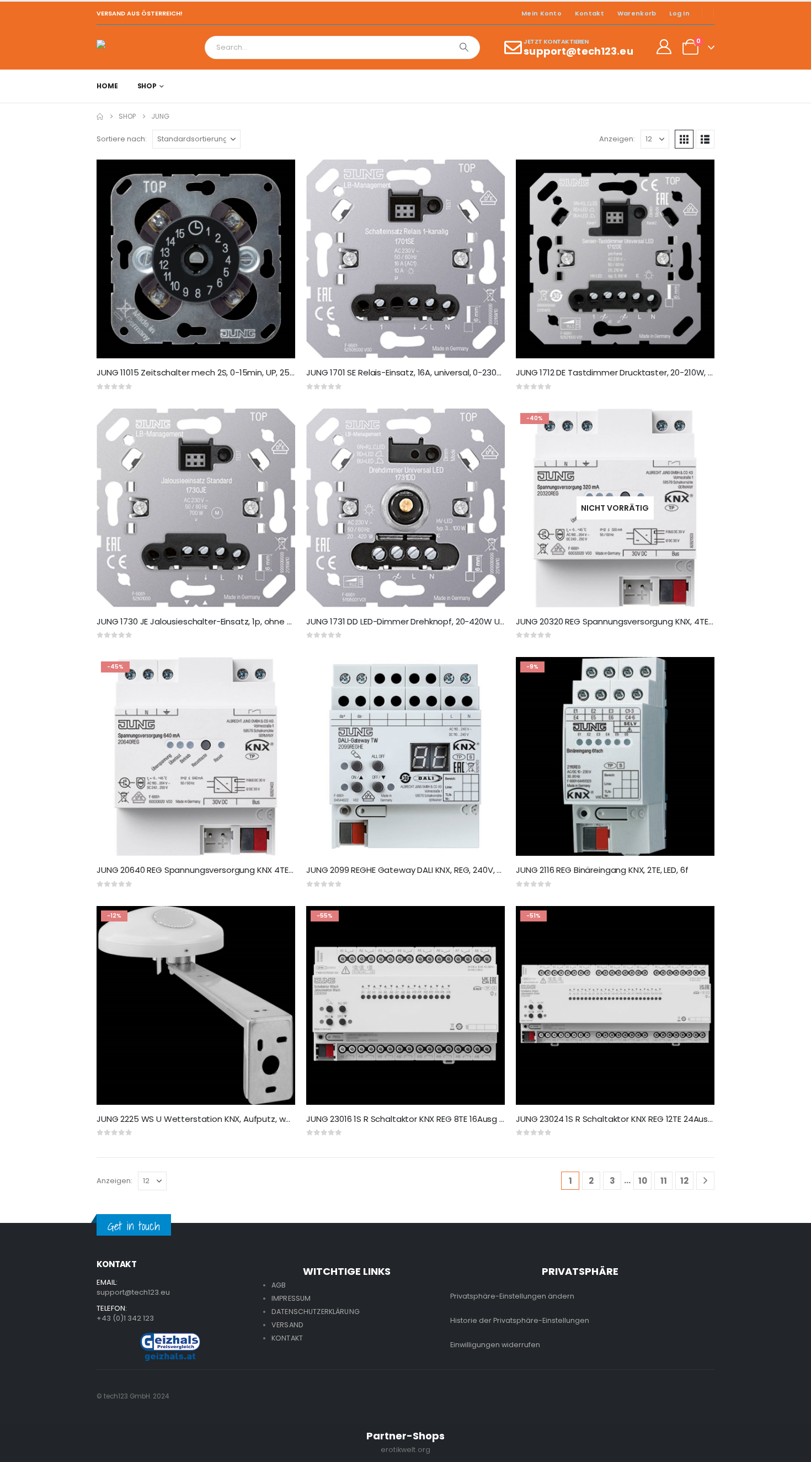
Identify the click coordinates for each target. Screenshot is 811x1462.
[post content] (196, 259)
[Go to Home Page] (100, 116)
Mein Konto (541, 13)
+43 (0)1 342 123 (125, 1318)
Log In (679, 13)
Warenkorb (636, 13)
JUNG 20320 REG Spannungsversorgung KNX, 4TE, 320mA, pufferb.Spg (653, 621)
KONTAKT (287, 1338)
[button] (684, 139)
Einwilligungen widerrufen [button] (495, 1344)
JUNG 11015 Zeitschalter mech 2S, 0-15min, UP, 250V (198, 372)
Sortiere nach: (122, 139)
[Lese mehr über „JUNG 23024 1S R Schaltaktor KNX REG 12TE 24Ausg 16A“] (696, 924)
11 (663, 1180)
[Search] (464, 47)
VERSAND (287, 1324)
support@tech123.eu (133, 1292)
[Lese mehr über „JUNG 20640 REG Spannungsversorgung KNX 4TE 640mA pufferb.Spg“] (277, 675)
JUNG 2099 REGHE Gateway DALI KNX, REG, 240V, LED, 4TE (416, 870)
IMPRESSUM (291, 1298)
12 (684, 1180)
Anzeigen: (617, 139)
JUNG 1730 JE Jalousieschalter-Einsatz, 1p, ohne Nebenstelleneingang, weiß (246, 621)
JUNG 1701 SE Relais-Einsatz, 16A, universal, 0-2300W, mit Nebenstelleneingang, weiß (472, 372)
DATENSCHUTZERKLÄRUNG (315, 1311)
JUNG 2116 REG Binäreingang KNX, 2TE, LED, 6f (602, 870)
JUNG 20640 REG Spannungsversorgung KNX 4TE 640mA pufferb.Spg (233, 870)
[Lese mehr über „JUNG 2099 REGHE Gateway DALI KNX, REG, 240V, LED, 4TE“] (487, 675)
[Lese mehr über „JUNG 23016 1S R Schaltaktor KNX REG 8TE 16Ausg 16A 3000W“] (487, 924)
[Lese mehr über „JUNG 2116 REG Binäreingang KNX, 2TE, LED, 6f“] (696, 675)
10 (642, 1180)
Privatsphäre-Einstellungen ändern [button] (512, 1296)
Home (107, 86)
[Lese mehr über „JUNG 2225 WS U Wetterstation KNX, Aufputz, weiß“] (277, 924)
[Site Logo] (127, 47)
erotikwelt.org (405, 1449)
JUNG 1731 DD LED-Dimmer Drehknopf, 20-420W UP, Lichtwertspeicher (442, 621)
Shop (147, 86)
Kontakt (589, 13)
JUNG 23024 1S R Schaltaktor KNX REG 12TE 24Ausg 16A (622, 1119)
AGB (278, 1285)
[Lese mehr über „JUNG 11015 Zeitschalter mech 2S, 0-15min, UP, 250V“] (277, 178)
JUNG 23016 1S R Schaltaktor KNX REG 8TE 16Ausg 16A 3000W (424, 1119)
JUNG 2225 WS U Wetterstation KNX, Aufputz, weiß (197, 1119)
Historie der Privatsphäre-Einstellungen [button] (519, 1320)
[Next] (705, 1181)
